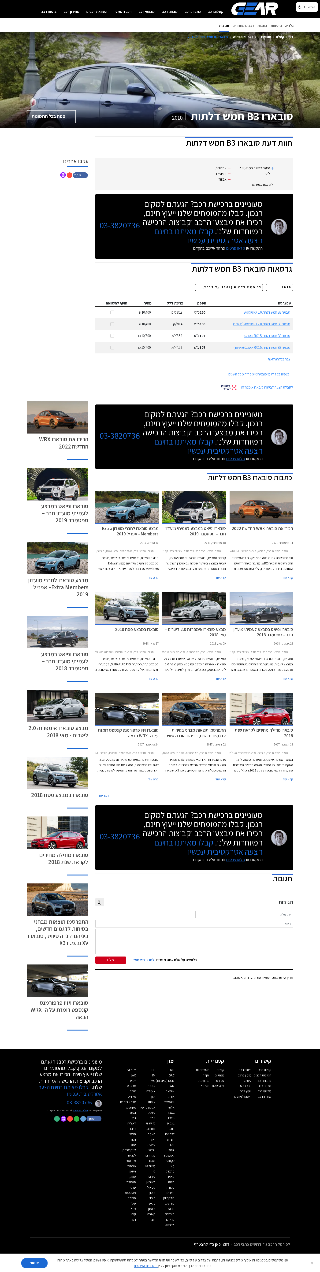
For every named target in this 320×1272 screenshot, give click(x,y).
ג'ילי (152, 1118)
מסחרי (205, 1086)
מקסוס (131, 1166)
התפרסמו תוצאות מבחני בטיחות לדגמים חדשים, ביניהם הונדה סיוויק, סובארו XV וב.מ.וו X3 (58, 932)
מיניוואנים (203, 1081)
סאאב (171, 1177)
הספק (201, 303)
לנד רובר (150, 1155)
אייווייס (132, 1096)
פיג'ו (133, 1203)
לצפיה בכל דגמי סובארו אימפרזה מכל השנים (259, 374)
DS (153, 1070)
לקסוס (171, 1161)
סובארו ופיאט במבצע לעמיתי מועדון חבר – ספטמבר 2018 (64, 661)
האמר (151, 1134)
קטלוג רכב (215, 11)
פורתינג (170, 1203)
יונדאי (152, 1150)
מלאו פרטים (235, 248)
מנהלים (219, 1075)
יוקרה (206, 1075)
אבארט (131, 1086)
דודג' (172, 1129)
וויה (153, 1139)
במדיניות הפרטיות (146, 1265)
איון (153, 1096)
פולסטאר (130, 1193)
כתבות (262, 25)
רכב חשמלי (123, 11)
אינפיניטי (169, 1102)
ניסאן (133, 1171)
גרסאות (276, 25)
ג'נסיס (171, 1123)
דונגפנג (150, 1129)
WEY (133, 1081)
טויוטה (151, 1144)
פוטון (152, 1193)
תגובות (224, 25)
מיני (172, 1166)
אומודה (150, 1091)
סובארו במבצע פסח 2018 (59, 795)
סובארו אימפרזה (245, 36)
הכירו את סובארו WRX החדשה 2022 (63, 442)
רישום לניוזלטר (242, 1096)
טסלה (132, 1144)
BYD (172, 1070)
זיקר (172, 1144)
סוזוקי (132, 1177)
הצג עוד (103, 795)
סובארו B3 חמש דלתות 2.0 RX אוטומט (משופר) (261, 324)
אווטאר (170, 1091)
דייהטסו (170, 1134)
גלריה (289, 25)
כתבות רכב (193, 11)
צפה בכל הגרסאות (279, 359)
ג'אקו (171, 1118)
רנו (134, 1219)
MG (153, 1081)
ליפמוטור (169, 1155)
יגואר (171, 1150)
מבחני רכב (170, 11)
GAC (172, 1075)
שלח (110, 959)
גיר (291, 36)
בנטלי (132, 1112)
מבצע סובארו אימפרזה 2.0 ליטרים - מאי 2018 (58, 731)
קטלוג (280, 36)
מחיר (148, 303)
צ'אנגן (151, 1209)
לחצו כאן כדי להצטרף (211, 1244)
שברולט (170, 1225)
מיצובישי (150, 1166)
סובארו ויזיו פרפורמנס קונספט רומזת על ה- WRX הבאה (59, 1009)
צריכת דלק (175, 303)
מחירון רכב (71, 11)
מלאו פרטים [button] (80, 1110)
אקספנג (131, 1107)
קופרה (151, 1214)
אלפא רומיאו (128, 1102)
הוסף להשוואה (116, 303)
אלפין (171, 1107)
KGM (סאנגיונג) (165, 1081)
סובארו (266, 36)
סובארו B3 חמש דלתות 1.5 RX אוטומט (267, 335)
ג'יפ (133, 1118)
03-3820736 (120, 225)
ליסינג (247, 1081)
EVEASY (131, 1070)
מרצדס (170, 1171)
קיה (133, 1214)
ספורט (220, 1081)
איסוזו (151, 1102)
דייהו (133, 1129)
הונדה (171, 1139)
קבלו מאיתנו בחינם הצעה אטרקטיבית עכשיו (208, 236)
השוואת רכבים (96, 11)
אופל (133, 1091)
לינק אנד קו (129, 1150)
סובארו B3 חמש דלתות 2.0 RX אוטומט (267, 312)
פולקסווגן (169, 1198)
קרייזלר (170, 1219)
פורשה (132, 1198)
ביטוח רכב (48, 11)
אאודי (152, 1086)
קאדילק (170, 1214)
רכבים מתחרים (243, 25)
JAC (133, 1075)
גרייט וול (150, 1123)
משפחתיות (202, 1070)
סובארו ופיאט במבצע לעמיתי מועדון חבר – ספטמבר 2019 (64, 513)
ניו (154, 1171)
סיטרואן (150, 1182)
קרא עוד (288, 577)
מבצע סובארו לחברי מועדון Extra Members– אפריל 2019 (58, 587)
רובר (152, 1219)
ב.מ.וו (171, 1112)
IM (153, 1075)
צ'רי (133, 1209)
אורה (171, 1096)
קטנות (220, 1070)
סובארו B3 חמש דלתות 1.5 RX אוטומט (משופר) (261, 347)
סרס (133, 1187)
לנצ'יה (132, 1155)
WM (172, 1086)
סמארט (131, 1182)
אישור (34, 1263)
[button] (80, 175)
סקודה (171, 1187)
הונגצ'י (132, 1134)
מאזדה (151, 1161)
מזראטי (131, 1161)
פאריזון (170, 1193)
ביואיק (151, 1112)
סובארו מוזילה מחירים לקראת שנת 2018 (63, 858)
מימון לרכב (244, 1075)
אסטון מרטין (148, 1107)
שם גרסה (284, 303)
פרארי (171, 1209)
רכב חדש (245, 1086)
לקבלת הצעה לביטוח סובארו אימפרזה (267, 387)
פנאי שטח (218, 1086)
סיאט (171, 1182)
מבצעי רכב (146, 11)
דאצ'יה (131, 1123)
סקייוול (151, 1187)
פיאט (152, 1203)
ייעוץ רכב (245, 1091)
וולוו (133, 1139)
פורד (152, 1198)
